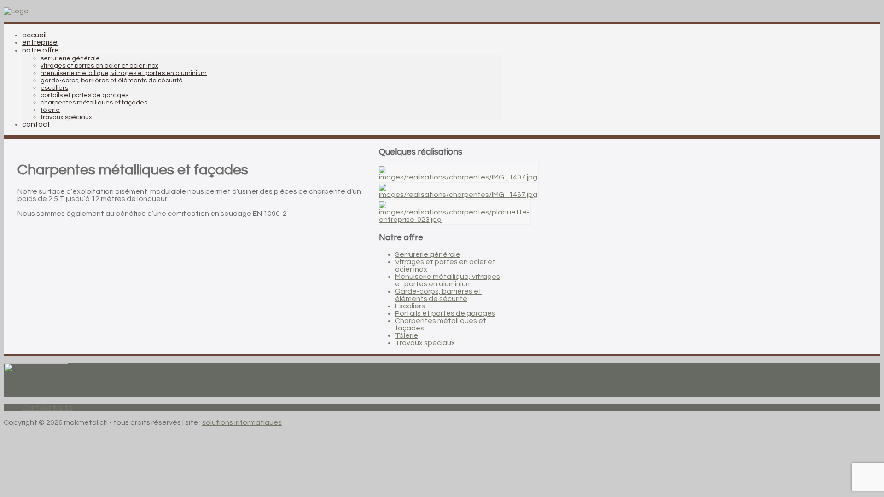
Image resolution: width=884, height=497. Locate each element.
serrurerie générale (70, 58)
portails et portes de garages (84, 95)
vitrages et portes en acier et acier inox (99, 66)
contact (36, 124)
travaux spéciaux (66, 117)
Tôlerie (406, 335)
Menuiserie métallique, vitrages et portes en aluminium (447, 280)
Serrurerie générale (427, 254)
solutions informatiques (242, 422)
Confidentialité (47, 407)
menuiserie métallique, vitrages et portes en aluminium (124, 73)
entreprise (40, 42)
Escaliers (410, 306)
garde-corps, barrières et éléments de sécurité (112, 80)
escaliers (54, 88)
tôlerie (50, 110)
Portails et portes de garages (445, 313)
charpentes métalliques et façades (94, 102)
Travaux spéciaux (425, 343)
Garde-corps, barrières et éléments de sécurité (438, 295)
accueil (34, 35)
